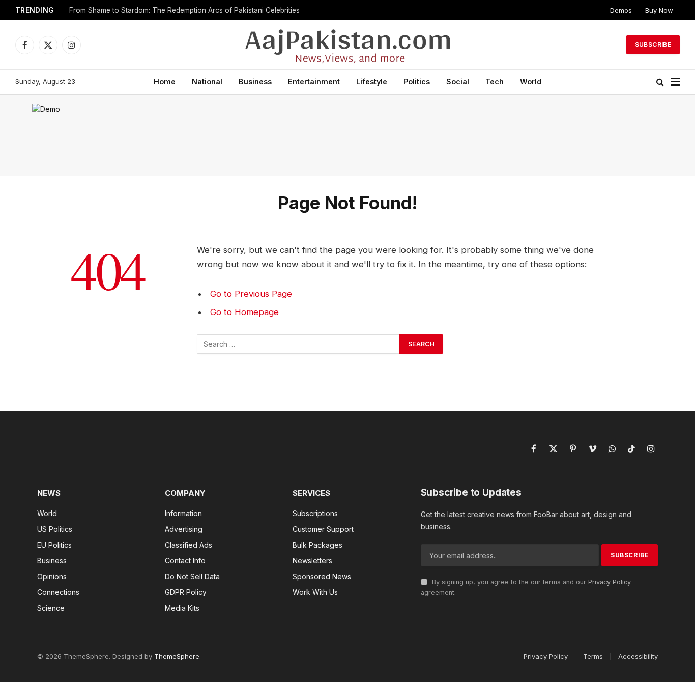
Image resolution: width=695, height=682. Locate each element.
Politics (416, 81)
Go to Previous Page (251, 294)
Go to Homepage (244, 312)
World (530, 81)
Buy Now (659, 10)
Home (165, 81)
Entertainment (314, 81)
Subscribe (653, 44)
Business (255, 81)
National (207, 81)
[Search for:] (298, 344)
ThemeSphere (176, 656)
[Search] (660, 82)
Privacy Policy (609, 582)
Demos (621, 10)
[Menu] (675, 82)
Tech (494, 81)
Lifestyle (371, 81)
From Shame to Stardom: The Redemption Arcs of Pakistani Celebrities (184, 10)
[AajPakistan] (348, 45)
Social (457, 81)
